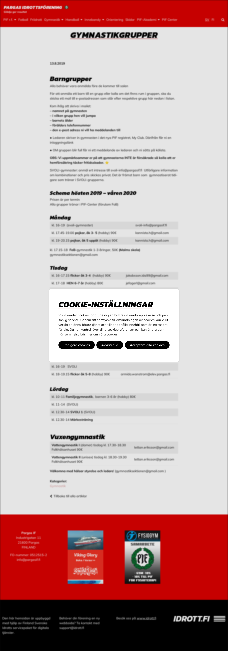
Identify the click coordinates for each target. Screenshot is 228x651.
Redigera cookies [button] (76, 345)
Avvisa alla (109, 345)
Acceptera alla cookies (147, 345)
